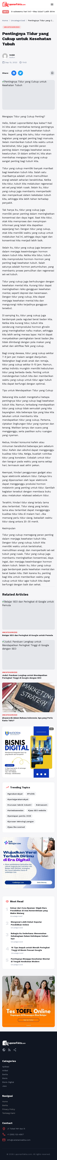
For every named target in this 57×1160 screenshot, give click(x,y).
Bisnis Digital (8, 1082)
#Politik (31, 794)
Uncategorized (18, 20)
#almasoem (41, 805)
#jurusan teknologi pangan (20, 821)
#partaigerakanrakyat (17, 799)
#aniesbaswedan (15, 810)
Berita (5, 1074)
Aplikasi (5, 1067)
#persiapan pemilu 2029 (19, 816)
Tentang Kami (8, 1113)
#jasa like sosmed (16, 827)
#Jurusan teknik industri (19, 805)
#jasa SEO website (37, 810)
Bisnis (4, 1078)
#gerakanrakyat (15, 794)
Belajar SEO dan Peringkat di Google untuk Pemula (27, 635)
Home (5, 20)
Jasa (4, 1086)
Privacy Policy (8, 1109)
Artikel (5, 1070)
